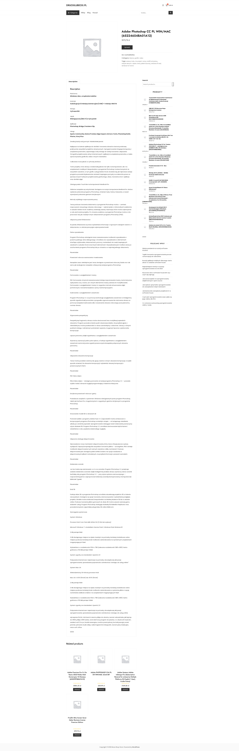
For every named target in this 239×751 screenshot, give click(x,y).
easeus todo (130, 61)
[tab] (73, 81)
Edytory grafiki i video (136, 58)
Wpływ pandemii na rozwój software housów (155, 249)
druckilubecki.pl (76, 5)
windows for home (128, 66)
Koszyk (95, 13)
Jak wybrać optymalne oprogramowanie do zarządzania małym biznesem (156, 286)
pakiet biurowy (145, 63)
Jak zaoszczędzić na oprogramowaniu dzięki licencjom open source (155, 280)
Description (73, 82)
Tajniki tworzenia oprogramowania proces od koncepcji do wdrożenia (156, 255)
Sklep (83, 13)
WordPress (136, 747)
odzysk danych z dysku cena (131, 63)
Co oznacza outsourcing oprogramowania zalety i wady (157, 304)
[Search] (173, 84)
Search (145, 80)
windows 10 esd (156, 63)
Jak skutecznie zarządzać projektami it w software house (156, 292)
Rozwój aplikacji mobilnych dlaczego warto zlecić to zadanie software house (157, 261)
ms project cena (140, 61)
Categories (73, 13)
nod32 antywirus (152, 61)
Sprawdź (127, 47)
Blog (88, 13)
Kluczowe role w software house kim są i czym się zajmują (156, 274)
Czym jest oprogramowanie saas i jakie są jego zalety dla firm (157, 298)
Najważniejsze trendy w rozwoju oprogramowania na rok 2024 (153, 268)
